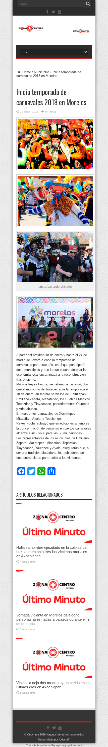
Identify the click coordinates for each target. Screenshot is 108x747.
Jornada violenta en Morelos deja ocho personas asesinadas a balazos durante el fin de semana (53, 619)
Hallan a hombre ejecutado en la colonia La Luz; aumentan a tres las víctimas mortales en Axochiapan (51, 551)
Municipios (41, 72)
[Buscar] (88, 4)
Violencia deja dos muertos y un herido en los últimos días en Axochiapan (53, 685)
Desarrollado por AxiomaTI (54, 739)
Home (26, 72)
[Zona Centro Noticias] (54, 31)
